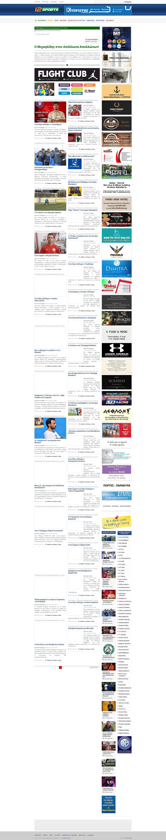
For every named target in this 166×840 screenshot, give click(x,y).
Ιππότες (121, 682)
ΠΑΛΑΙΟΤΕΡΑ (94, 667)
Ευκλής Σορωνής (123, 665)
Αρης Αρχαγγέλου (124, 616)
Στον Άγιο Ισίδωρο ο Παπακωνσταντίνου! (76, 460)
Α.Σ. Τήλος (121, 573)
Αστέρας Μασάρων (124, 622)
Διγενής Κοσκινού (124, 649)
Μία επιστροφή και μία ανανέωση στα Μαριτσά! (108, 694)
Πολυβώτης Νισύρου (124, 718)
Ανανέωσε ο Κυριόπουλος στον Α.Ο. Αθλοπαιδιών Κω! (108, 674)
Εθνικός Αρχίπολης (124, 658)
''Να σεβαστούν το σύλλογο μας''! (81, 156)
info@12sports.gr (67, 838)
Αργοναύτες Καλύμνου (125, 613)
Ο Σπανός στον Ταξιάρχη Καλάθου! (82, 345)
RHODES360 (128, 838)
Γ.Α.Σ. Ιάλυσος (122, 631)
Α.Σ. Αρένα (121, 570)
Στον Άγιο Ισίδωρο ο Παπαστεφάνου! (83, 602)
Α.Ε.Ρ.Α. (121, 555)
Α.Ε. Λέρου (121, 552)
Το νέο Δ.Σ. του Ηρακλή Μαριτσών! (109, 656)
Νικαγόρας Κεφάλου (124, 694)
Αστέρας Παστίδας (124, 625)
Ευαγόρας (121, 661)
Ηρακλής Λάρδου (123, 667)
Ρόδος (120, 727)
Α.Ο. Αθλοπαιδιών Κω (125, 558)
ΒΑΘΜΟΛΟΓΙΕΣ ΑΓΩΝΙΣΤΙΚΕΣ (69, 835)
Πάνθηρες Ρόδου (123, 715)
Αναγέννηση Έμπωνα (125, 590)
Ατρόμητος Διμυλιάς (124, 628)
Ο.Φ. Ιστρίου (122, 700)
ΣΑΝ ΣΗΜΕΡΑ (109, 20)
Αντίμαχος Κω (122, 598)
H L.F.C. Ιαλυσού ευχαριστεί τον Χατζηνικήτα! (107, 734)
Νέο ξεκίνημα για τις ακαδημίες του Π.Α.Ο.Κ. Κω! (108, 769)
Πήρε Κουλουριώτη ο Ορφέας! (80, 102)
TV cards (61, 1)
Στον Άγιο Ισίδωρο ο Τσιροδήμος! (48, 124)
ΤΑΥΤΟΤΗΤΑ (37, 1)
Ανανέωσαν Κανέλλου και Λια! (108, 561)
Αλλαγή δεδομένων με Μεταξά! (81, 628)
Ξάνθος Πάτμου (123, 697)
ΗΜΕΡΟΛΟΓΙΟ (91, 20)
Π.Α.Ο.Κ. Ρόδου (123, 712)
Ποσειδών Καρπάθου (124, 724)
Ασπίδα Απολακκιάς (124, 619)
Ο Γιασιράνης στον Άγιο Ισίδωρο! (81, 292)
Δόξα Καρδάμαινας (124, 652)
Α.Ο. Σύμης (122, 567)
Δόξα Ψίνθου (122, 655)
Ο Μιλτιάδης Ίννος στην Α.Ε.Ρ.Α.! (108, 752)
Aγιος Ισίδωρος (123, 543)
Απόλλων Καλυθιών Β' (125, 610)
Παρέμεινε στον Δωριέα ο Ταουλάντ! (107, 714)
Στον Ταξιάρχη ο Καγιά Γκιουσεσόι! (48, 531)
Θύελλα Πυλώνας (123, 678)
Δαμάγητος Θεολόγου (124, 643)
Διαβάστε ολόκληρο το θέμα (53, 138)
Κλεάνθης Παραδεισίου (125, 688)
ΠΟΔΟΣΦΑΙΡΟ (42, 20)
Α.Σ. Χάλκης (122, 576)
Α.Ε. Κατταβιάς (123, 546)
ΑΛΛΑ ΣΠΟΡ (63, 20)
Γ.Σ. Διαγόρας (122, 634)
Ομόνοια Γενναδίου (124, 703)
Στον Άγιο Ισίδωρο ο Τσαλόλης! (80, 264)
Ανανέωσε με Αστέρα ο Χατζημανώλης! (43, 168)
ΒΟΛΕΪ (56, 20)
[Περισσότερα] (50, 103)
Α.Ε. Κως (121, 549)
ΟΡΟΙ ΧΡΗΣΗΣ (45, 1)
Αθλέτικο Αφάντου (124, 584)
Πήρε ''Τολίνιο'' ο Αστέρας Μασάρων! (82, 210)
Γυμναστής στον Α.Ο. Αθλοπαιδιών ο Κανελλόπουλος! (109, 637)
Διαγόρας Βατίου (123, 646)
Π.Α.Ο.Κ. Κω (122, 709)
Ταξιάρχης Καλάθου (124, 730)
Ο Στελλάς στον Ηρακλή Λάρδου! (47, 212)
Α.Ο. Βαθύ (121, 561)
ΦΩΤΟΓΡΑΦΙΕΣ (100, 20)
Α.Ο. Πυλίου (122, 564)
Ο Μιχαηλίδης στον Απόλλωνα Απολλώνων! (108, 544)
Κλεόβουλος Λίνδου (124, 691)
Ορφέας (121, 706)
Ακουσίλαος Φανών (124, 587)
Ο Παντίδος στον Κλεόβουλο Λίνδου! (49, 644)
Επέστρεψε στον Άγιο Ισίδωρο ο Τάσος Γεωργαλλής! (81, 490)
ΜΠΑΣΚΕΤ (50, 20)
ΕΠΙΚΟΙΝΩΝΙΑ (53, 1)
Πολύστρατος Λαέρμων (125, 721)
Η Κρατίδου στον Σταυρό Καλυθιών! (108, 789)
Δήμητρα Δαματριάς (124, 640)
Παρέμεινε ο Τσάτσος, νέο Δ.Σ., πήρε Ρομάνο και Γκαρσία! (49, 396)
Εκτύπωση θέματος (92, 39)
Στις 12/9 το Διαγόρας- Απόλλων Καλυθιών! (106, 582)
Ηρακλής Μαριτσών (124, 671)
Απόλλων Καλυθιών (124, 607)
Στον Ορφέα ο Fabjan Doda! (79, 545)
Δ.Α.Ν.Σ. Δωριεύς (123, 637)
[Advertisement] (49, 320)
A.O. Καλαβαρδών (124, 540)
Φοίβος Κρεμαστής (124, 733)
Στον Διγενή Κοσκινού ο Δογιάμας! (82, 318)
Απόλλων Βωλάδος (124, 604)
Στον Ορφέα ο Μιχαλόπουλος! (46, 255)
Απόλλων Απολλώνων (125, 601)
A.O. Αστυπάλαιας (124, 537)
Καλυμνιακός (122, 685)
